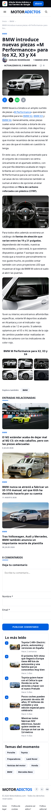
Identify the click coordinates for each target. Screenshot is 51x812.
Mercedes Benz (25, 772)
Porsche (11, 752)
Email (6, 609)
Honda (34, 765)
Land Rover (31, 759)
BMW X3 (38, 116)
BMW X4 (6, 120)
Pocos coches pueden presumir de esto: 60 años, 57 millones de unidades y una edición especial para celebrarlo (33, 703)
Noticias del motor (16, 765)
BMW (12, 21)
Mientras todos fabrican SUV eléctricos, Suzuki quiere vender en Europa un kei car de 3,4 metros (32, 725)
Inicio (4, 21)
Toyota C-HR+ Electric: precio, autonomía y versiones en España (33, 645)
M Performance (22, 112)
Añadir (38, 4)
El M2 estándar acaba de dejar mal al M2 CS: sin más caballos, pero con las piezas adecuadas (25, 440)
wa (17, 100)
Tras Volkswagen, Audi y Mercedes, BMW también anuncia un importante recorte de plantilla (25, 540)
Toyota (24, 752)
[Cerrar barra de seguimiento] (46, 4)
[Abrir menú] (4, 11)
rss (47, 789)
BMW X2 (27, 116)
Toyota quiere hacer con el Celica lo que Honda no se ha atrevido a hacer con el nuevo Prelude (32, 683)
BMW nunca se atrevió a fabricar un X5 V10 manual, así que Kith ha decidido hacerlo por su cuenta (25, 490)
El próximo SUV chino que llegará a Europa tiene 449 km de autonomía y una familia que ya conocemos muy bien (33, 663)
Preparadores (13, 759)
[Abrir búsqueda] (46, 11)
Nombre (7, 596)
